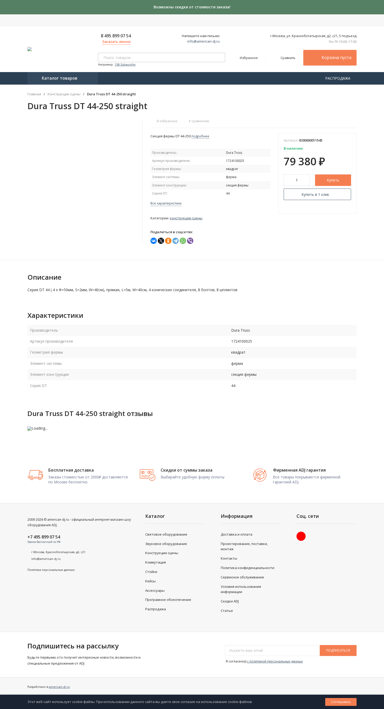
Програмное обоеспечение (168, 599)
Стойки (151, 571)
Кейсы (150, 581)
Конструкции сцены (64, 94)
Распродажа (155, 609)
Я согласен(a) (264, 661)
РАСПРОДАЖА (338, 78)
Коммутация (155, 562)
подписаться (338, 650)
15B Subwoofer (125, 64)
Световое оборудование (166, 534)
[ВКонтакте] (153, 241)
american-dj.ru (59, 687)
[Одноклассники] (168, 241)
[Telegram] (175, 241)
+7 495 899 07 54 (43, 537)
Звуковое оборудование (166, 543)
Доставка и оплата (236, 534)
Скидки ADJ (230, 601)
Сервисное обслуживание (242, 577)
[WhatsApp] (183, 241)
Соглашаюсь (341, 702)
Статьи (227, 610)
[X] (161, 241)
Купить (333, 180)
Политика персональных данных (51, 570)
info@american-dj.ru (203, 41)
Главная (34, 94)
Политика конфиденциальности (247, 567)
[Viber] (190, 241)
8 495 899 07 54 (116, 36)
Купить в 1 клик (315, 194)
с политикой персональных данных (275, 661)
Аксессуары (155, 590)
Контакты (229, 558)
